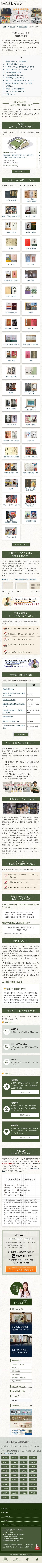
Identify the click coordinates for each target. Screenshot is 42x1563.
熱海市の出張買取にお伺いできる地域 (19, 83)
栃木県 (23, 1462)
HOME (4, 27)
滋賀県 (33, 1480)
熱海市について (11, 86)
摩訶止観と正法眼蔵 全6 (11, 721)
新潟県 (14, 1466)
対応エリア (12, 27)
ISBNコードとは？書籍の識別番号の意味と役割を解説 (20, 579)
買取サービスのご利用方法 (15, 89)
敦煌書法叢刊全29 (8, 717)
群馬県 (33, 1462)
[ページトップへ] (39, 1553)
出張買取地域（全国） (18, 1391)
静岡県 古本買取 (23, 27)
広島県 (5, 1493)
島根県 (23, 1488)
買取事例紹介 (16, 1371)
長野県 (23, 1466)
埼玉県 (14, 1458)
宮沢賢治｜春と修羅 (9, 700)
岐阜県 (14, 1480)
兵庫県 (23, 1484)
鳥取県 (14, 1488)
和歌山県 (5, 1488)
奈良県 (33, 1484)
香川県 (33, 1493)
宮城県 (23, 1475)
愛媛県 (5, 1497)
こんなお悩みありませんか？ (16, 75)
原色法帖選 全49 (8, 689)
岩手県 (14, 1475)
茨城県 (14, 1462)
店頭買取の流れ (25, 1137)
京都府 (5, 1484)
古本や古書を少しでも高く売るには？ (19, 69)
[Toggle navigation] (39, 4)
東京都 (5, 1458)
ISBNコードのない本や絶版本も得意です (20, 67)
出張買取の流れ (25, 1092)
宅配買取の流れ (25, 1115)
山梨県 (5, 1466)
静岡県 (5, 1462)
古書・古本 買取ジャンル (14, 64)
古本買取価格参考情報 (13, 72)
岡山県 (33, 1488)
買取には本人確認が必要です (16, 91)
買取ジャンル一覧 (17, 1309)
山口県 (14, 1493)
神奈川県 (32, 1458)
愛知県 (33, 1466)
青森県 (5, 1475)
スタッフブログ (16, 1381)
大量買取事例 (16, 1374)
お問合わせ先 (16, 1406)
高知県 (14, 1497)
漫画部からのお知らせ (18, 1377)
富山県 (33, 1471)
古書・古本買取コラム (18, 1386)
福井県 (14, 1471)
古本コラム (15, 1368)
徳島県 (23, 1493)
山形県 (5, 1480)
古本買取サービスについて (15, 78)
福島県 (23, 1471)
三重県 (23, 1480)
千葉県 (23, 1458)
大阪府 (14, 1484)
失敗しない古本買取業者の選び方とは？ (20, 80)
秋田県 (33, 1475)
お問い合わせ (10, 94)
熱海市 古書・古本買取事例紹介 (17, 61)
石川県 (5, 1471)
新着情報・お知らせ (18, 1364)
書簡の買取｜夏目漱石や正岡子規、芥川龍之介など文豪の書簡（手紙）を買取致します (19, 156)
